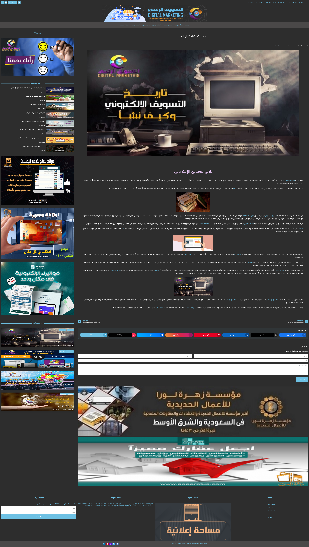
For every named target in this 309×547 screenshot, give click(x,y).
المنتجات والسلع (188, 254)
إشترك (37, 516)
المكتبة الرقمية (135, 25)
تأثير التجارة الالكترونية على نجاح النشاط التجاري (33, 121)
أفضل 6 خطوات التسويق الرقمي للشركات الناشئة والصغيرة (29, 138)
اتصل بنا (270, 517)
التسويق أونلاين (231, 299)
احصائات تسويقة (124, 25)
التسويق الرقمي (167, 25)
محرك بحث (251, 215)
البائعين (250, 262)
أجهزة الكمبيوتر (249, 223)
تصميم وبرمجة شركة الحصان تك (180, 543)
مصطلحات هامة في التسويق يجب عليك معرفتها (32, 130)
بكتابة (235, 188)
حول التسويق (146, 25)
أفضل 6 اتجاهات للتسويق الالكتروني (35, 113)
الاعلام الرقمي (156, 25)
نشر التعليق (302, 379)
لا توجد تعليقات (55, 345)
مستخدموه (237, 254)
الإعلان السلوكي (189, 307)
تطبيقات (300, 228)
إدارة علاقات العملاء (205, 223)
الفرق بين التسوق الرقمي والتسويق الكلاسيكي (61, 363)
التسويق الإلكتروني (289, 180)
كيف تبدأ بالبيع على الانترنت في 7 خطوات (296, 322)
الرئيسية (301, 2)
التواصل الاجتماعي (115, 270)
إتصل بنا (250, 2)
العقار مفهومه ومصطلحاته (37, 104)
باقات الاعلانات (259, 2)
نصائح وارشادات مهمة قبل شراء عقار (35, 96)
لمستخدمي (159, 307)
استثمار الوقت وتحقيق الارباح (65, 406)
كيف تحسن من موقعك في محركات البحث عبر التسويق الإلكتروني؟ (28, 88)
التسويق (156, 270)
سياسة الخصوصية (292, 2)
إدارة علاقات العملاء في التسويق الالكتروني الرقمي (91, 322)
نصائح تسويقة (179, 25)
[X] (15, 2)
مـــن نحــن (281, 2)
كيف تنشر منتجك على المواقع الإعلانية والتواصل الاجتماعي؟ (57, 384)
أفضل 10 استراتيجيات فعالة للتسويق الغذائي (33, 146)
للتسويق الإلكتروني (271, 215)
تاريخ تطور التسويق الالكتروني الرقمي (63, 342)
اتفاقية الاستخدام (271, 2)
